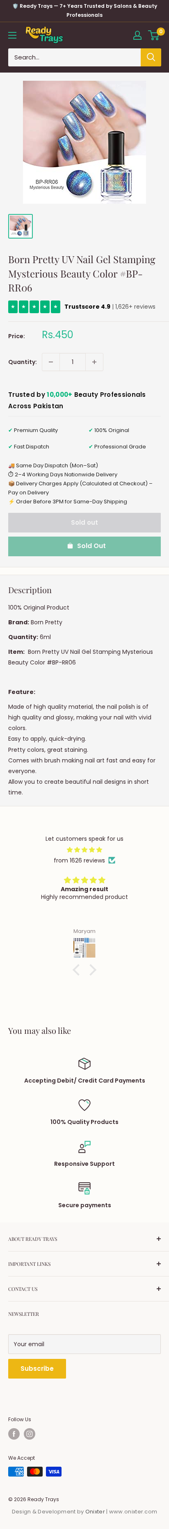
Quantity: (22, 362)
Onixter (95, 1511)
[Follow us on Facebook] (14, 1434)
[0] (154, 35)
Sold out (84, 522)
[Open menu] (12, 35)
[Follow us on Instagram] (29, 1434)
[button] (78, 970)
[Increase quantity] (94, 362)
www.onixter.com (133, 1511)
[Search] (151, 57)
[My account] (137, 35)
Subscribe (37, 1368)
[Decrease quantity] (50, 362)
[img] (84, 849)
